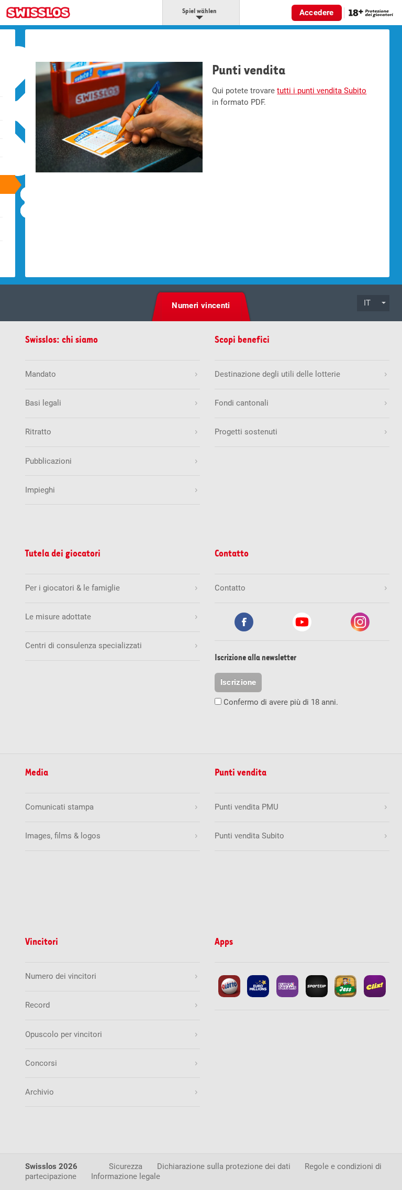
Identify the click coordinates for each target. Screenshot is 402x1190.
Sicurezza (125, 1166)
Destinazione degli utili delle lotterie (277, 374)
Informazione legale (125, 1176)
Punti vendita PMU (246, 807)
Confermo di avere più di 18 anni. (281, 702)
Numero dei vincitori (60, 976)
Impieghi (40, 490)
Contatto (230, 588)
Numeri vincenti (201, 305)
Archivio (39, 1092)
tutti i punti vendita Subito (321, 90)
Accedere (316, 12)
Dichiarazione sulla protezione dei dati (224, 1166)
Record (37, 1005)
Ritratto (38, 431)
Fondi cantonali (242, 403)
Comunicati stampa (59, 807)
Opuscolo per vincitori (63, 1034)
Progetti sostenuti (246, 431)
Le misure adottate (58, 616)
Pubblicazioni (48, 461)
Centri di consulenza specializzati (83, 645)
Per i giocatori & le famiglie (72, 588)
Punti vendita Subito (249, 835)
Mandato (40, 374)
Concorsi (41, 1063)
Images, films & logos (62, 835)
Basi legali (43, 403)
